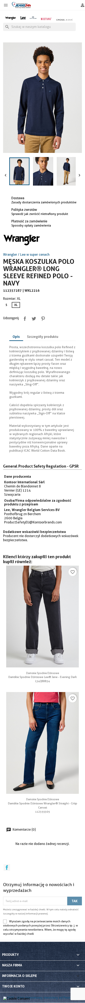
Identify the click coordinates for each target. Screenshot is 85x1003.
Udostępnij (24, 317)
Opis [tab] (16, 337)
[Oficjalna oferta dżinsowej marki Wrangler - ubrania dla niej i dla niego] (10, 18)
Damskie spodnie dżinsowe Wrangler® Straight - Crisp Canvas (42, 803)
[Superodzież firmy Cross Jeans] (64, 20)
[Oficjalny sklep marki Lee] (23, 17)
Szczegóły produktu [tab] (42, 337)
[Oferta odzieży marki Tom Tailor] (33, 17)
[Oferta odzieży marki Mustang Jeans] (46, 18)
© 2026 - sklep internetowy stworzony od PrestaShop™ (42, 997)
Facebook (7, 867)
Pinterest (42, 317)
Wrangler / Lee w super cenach (26, 255)
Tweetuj (33, 317)
